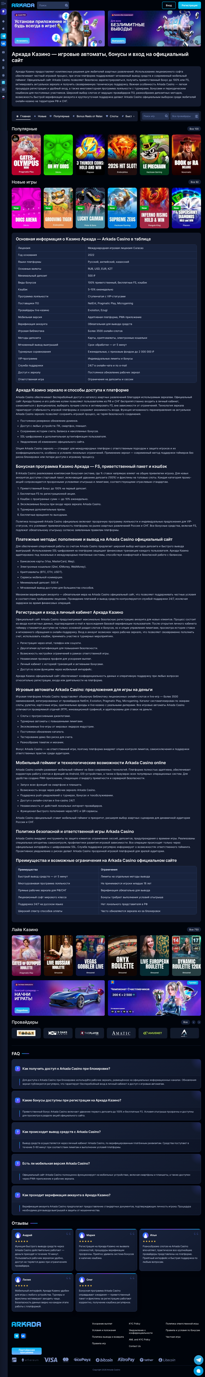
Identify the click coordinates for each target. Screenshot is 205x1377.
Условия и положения (104, 1330)
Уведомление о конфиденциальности (140, 1331)
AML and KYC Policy (139, 1339)
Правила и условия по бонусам (183, 1330)
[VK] (23, 1336)
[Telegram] (16, 1336)
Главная (25, 116)
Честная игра (173, 1336)
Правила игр (99, 1343)
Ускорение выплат (102, 1323)
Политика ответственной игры (182, 1323)
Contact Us (135, 1346)
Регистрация (189, 5)
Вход (169, 5)
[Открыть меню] (4, 4)
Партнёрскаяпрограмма (27, 1351)
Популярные (61, 116)
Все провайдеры (181, 116)
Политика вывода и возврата (108, 1336)
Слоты (114, 116)
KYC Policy (134, 1323)
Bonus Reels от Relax (89, 116)
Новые (42, 116)
